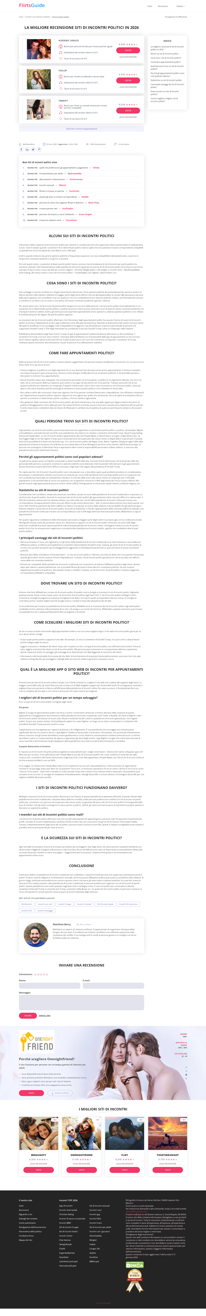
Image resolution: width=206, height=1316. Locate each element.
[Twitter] (33, 149)
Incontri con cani (45, 904)
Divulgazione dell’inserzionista (32, 1227)
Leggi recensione (128, 57)
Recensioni (163, 6)
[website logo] (39, 49)
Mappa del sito (25, 1240)
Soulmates (74, 191)
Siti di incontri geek (105, 904)
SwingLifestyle (65, 1244)
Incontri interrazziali (68, 1210)
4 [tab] (186, 1078)
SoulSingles (67, 208)
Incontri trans (96, 1223)
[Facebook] (21, 149)
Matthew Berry (62, 924)
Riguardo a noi (25, 1214)
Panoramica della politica (30, 1231)
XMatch (62, 185)
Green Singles (85, 214)
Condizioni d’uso (26, 1235)
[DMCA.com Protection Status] (135, 1267)
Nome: (22, 980)
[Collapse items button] (81, 129)
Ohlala (96, 167)
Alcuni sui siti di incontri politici (164, 53)
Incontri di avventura (128, 904)
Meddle (85, 197)
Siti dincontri (26, 904)
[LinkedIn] (27, 149)
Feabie (92, 1244)
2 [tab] (186, 1071)
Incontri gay (95, 1214)
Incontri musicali (84, 904)
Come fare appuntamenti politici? (166, 62)
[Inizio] (32, 5)
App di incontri (65, 1205)
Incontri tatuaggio (45, 910)
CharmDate (71, 220)
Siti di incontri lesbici (68, 1231)
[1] (35, 974)
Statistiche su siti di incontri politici (166, 80)
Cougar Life (95, 1248)
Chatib (62, 1248)
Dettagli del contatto (28, 1218)
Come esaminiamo (27, 1223)
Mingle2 (93, 1240)
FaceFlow (94, 1257)
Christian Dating (66, 1214)
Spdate (93, 1253)
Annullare (44, 1015)
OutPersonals (76, 179)
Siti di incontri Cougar (69, 1227)
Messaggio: (25, 992)
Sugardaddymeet (67, 1253)
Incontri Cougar (64, 904)
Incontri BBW (65, 1223)
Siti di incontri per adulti (100, 1227)
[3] (41, 974)
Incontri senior (65, 1235)
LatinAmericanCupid (68, 1261)
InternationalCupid (67, 1265)
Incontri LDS (26, 910)
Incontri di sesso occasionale (72, 1218)
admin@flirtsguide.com (136, 1211)
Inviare (27, 1015)
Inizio (149, 6)
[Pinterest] (39, 149)
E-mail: (86, 980)
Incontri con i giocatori (100, 1231)
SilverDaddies (96, 1235)
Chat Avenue (65, 1240)
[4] (44, 974)
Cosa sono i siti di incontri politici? (166, 58)
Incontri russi (95, 1210)
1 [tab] (186, 1067)
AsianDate (63, 1257)
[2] (38, 974)
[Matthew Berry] (36, 935)
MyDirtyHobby (74, 173)
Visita (128, 50)
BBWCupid (94, 1261)
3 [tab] (186, 1075)
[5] (47, 974)
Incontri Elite (95, 1218)
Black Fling (93, 202)
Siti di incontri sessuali (100, 1205)
